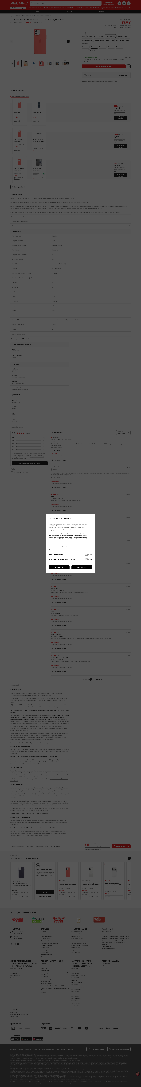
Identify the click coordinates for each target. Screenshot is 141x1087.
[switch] (87, 555)
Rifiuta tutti (59, 567)
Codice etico (59, 546)
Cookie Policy (52, 543)
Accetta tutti (81, 567)
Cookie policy (66, 546)
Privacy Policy (52, 546)
